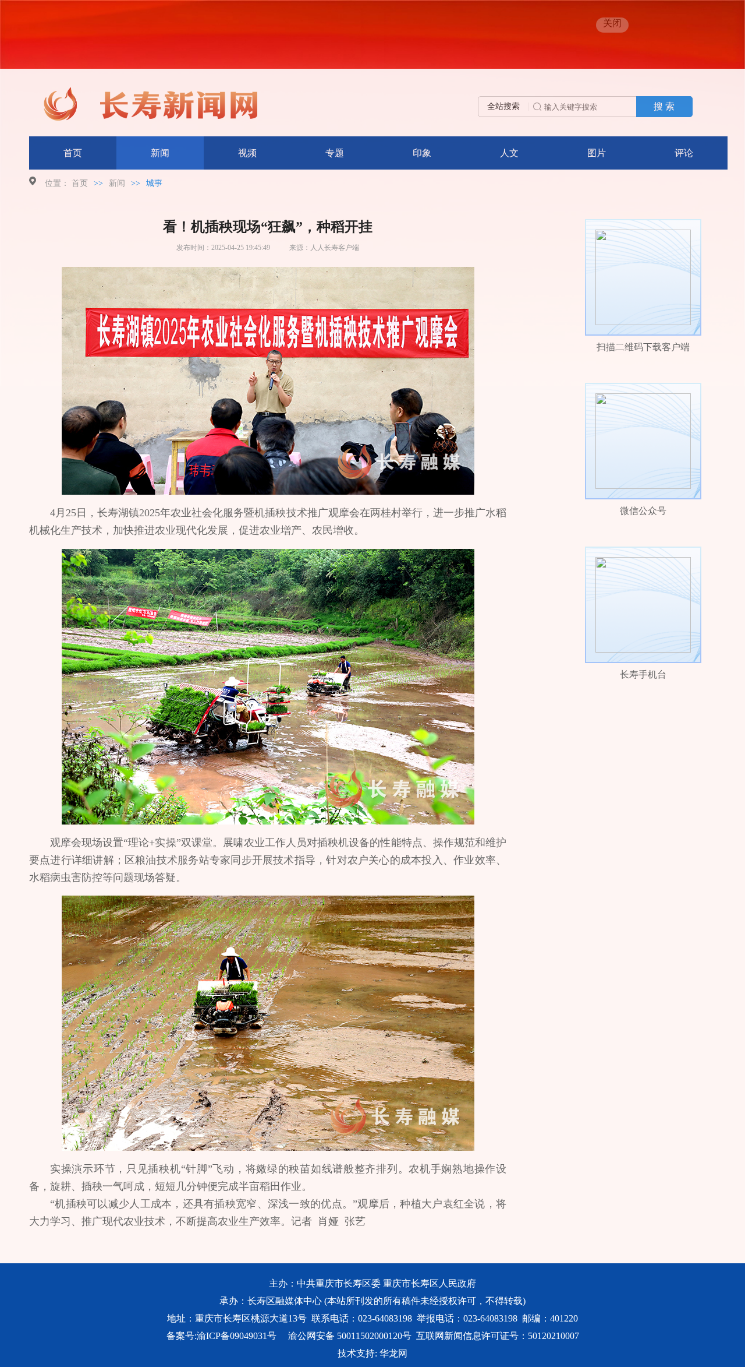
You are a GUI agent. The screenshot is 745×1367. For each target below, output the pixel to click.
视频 (247, 153)
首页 (72, 153)
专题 (334, 153)
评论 (684, 153)
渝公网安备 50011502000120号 (349, 1336)
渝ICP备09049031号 (236, 1336)
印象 (422, 153)
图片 (596, 153)
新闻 (160, 153)
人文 (509, 153)
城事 (154, 183)
